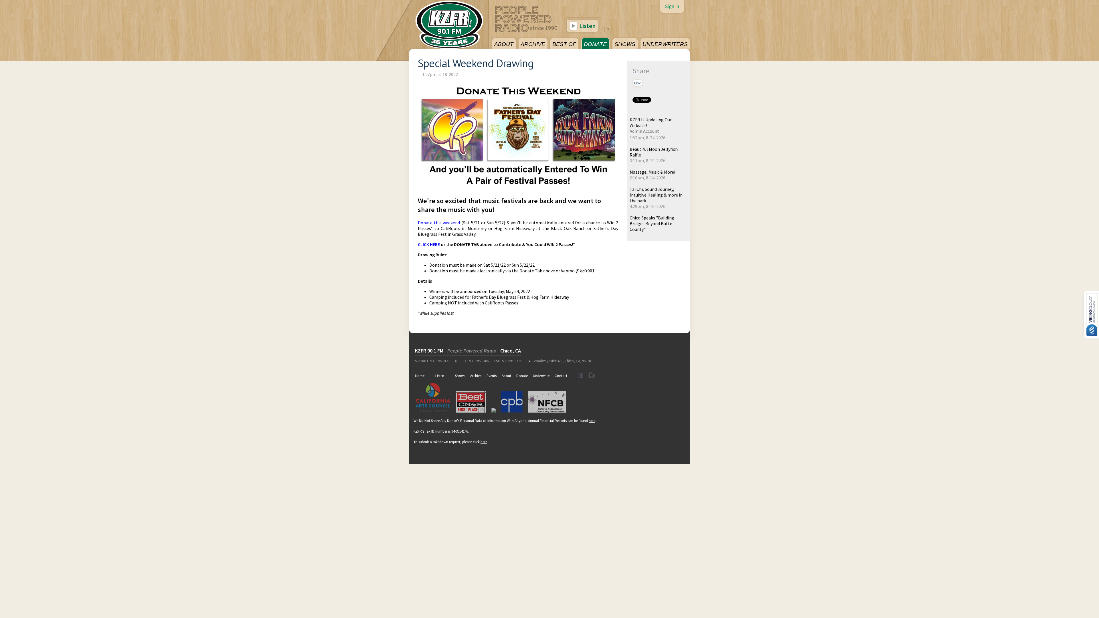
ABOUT (503, 44)
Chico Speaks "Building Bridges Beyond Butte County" (652, 223)
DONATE (595, 44)
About (506, 375)
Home (419, 375)
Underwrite (541, 375)
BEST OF (564, 44)
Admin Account (644, 131)
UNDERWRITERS (665, 44)
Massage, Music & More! (652, 172)
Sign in (672, 6)
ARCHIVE (533, 44)
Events (492, 375)
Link (637, 83)
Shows (460, 375)
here (592, 420)
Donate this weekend (439, 222)
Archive (475, 375)
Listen (587, 26)
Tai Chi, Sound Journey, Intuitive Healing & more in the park (656, 194)
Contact (561, 375)
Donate (522, 375)
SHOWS (624, 44)
